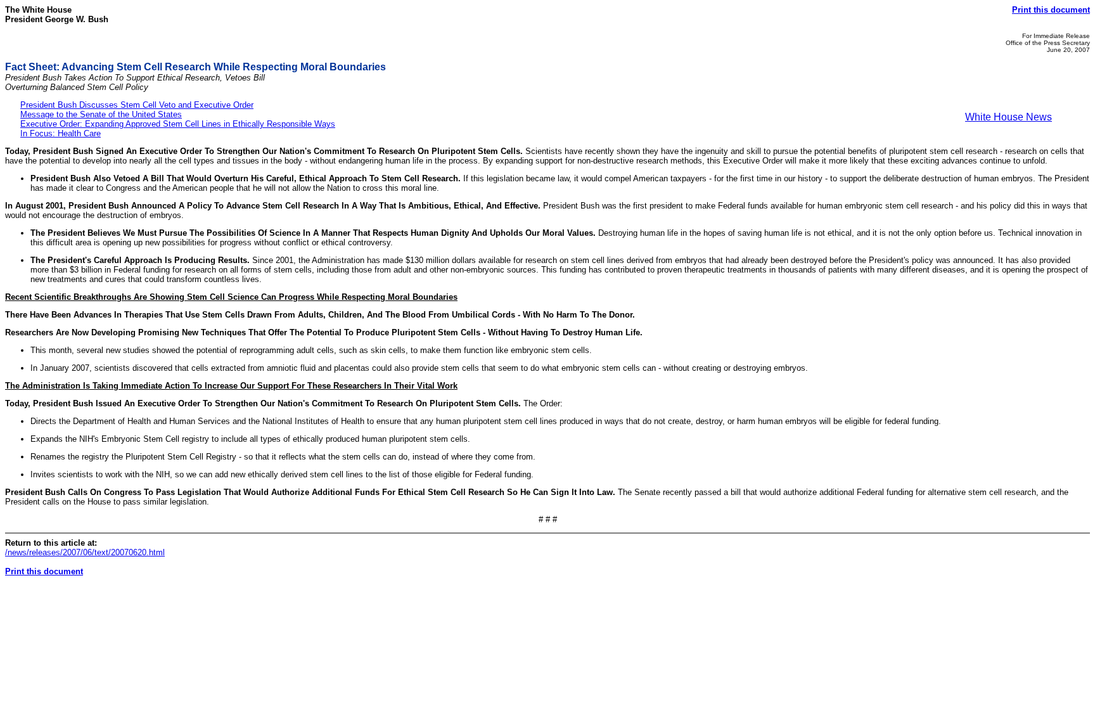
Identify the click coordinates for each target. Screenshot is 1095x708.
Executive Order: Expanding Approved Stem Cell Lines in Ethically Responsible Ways (177, 124)
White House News (1008, 117)
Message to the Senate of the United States (101, 114)
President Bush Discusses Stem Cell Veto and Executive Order (136, 105)
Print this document (1051, 10)
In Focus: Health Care (60, 133)
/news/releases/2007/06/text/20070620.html (85, 552)
